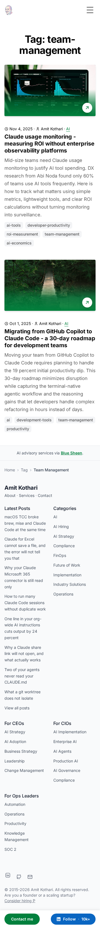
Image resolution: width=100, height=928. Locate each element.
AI (68, 128)
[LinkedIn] (7, 875)
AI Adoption (15, 741)
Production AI (65, 761)
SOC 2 (10, 849)
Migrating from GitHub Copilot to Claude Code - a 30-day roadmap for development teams (49, 338)
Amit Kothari (21, 487)
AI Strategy (63, 536)
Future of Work (66, 565)
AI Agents (62, 751)
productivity (18, 428)
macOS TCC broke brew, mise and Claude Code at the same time (25, 523)
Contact (45, 495)
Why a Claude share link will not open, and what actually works (24, 653)
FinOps (59, 555)
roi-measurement (22, 234)
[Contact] (30, 876)
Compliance (64, 545)
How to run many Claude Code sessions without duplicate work (25, 602)
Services (26, 495)
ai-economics (19, 243)
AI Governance (66, 770)
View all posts (16, 708)
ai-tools (14, 225)
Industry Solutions (69, 584)
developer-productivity (49, 225)
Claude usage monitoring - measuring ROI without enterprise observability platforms (49, 143)
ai (8, 419)
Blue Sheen (71, 453)
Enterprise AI (65, 741)
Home (9, 469)
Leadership (14, 761)
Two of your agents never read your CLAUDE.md (21, 676)
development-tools (34, 419)
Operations (63, 594)
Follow (76, 919)
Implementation (67, 574)
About (10, 495)
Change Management (24, 770)
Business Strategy (20, 751)
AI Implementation (69, 731)
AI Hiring (61, 526)
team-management (62, 234)
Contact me (22, 919)
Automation (14, 804)
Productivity (15, 823)
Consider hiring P (19, 900)
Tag (24, 469)
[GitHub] (18, 876)
